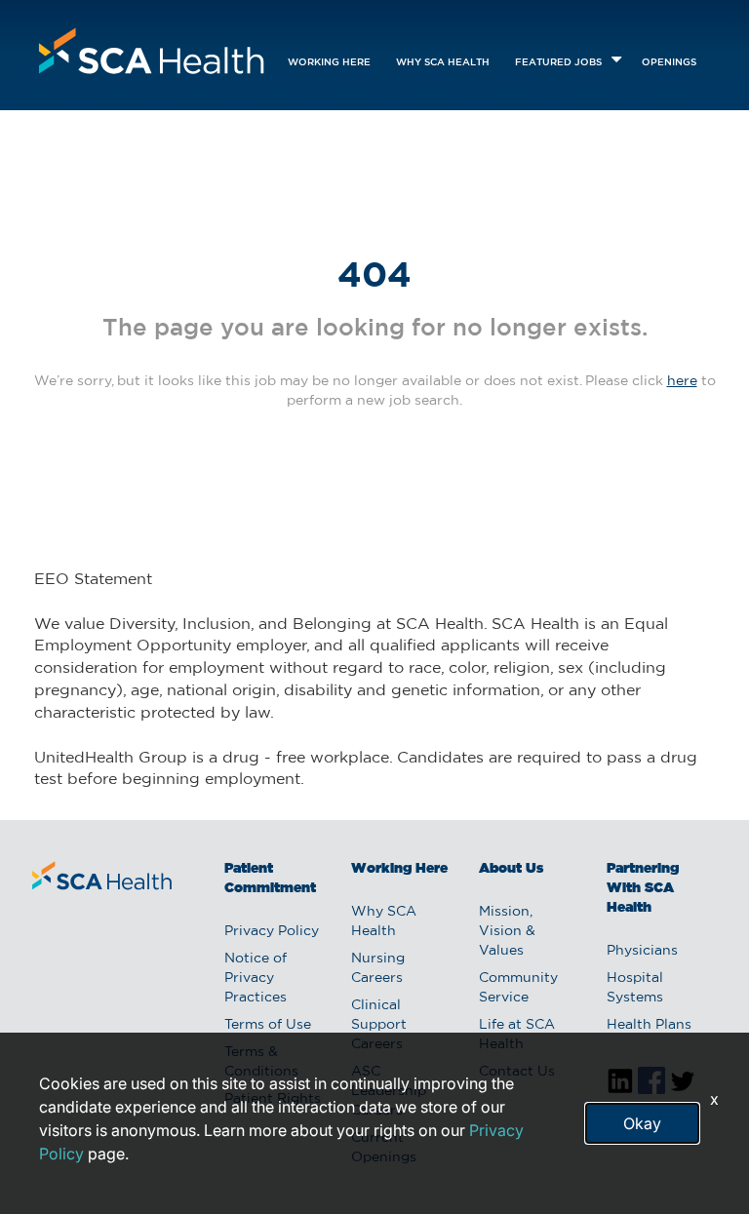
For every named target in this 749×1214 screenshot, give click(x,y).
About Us (511, 869)
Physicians (642, 951)
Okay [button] (642, 1123)
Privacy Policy (271, 931)
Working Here (329, 63)
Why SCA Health (443, 63)
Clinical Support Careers (379, 1025)
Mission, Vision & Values (507, 931)
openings (669, 63)
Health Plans (649, 1025)
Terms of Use (267, 1025)
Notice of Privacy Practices (255, 978)
